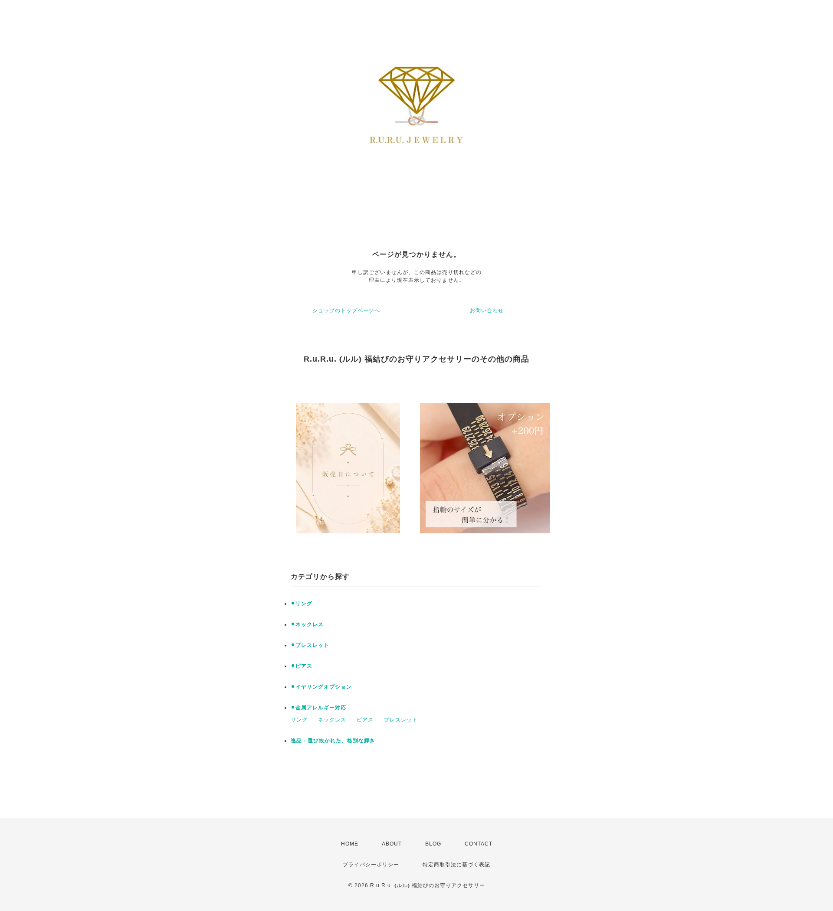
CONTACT (478, 844)
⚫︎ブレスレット (310, 645)
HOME (349, 844)
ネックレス (332, 720)
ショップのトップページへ (346, 310)
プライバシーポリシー (371, 865)
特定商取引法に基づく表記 (456, 865)
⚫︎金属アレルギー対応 (318, 708)
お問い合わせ (487, 310)
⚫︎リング (301, 604)
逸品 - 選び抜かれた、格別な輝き (333, 741)
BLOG (433, 844)
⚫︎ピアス (301, 666)
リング (299, 720)
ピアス (365, 720)
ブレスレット (401, 720)
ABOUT (392, 844)
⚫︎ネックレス (307, 624)
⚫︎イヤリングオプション (321, 687)
